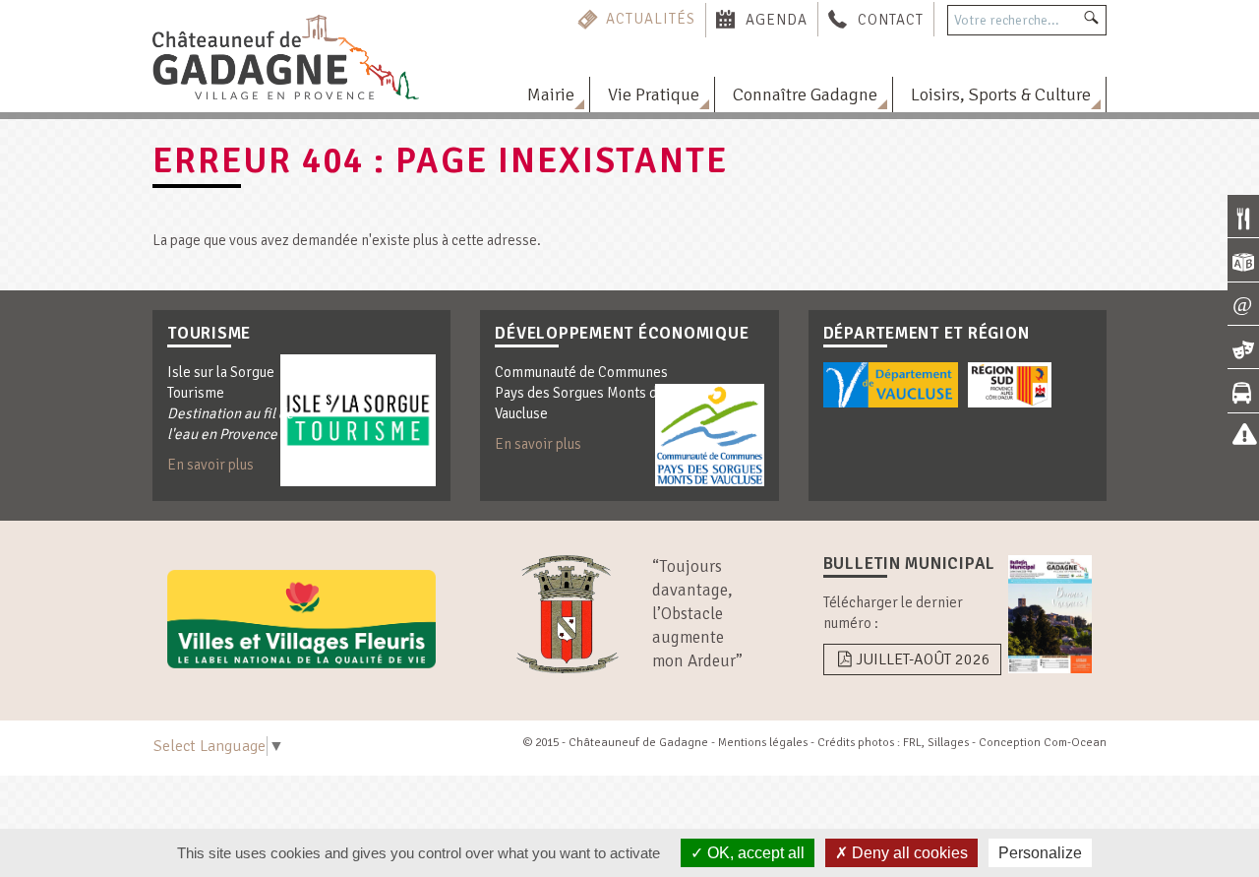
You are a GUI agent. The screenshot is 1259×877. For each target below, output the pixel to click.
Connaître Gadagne (805, 94)
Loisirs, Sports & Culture (1001, 94)
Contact (891, 19)
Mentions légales (763, 742)
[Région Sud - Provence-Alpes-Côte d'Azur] (1009, 384)
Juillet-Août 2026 (923, 659)
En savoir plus (210, 464)
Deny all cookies (908, 853)
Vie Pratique (653, 94)
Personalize (1040, 853)
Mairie (550, 94)
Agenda (777, 19)
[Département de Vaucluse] (890, 384)
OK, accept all (754, 853)
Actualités (650, 19)
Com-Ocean (1075, 742)
